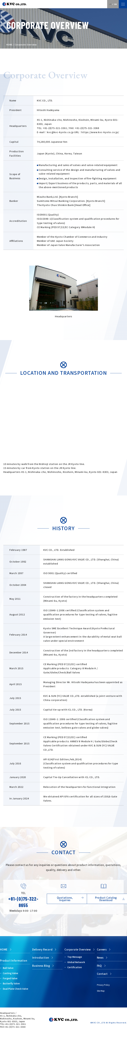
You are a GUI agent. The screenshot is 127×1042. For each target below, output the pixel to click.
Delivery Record (42, 949)
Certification (74, 967)
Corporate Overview (77, 949)
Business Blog (41, 965)
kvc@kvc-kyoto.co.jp (60, 132)
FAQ (99, 965)
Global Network (76, 962)
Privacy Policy (103, 984)
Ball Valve (8, 967)
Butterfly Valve (11, 983)
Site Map (101, 990)
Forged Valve (10, 978)
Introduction (40, 957)
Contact (102, 973)
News (100, 957)
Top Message (74, 956)
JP (110, 4)
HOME (9, 44)
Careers (102, 949)
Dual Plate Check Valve (15, 988)
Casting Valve (10, 973)
